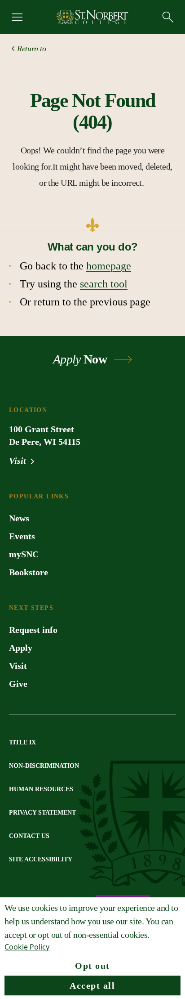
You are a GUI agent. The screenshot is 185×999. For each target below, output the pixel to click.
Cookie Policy (26, 947)
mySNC (24, 554)
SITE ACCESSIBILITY (40, 859)
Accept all (92, 985)
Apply (20, 648)
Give (18, 684)
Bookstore (28, 572)
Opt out (92, 966)
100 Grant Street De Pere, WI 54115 (44, 435)
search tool (104, 284)
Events (22, 536)
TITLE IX (22, 742)
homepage (108, 266)
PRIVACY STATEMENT (42, 812)
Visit (18, 461)
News (19, 518)
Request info (33, 630)
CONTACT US (29, 836)
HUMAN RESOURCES (41, 789)
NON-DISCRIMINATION (44, 765)
